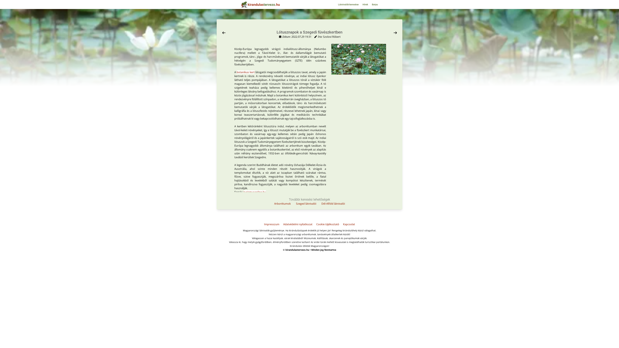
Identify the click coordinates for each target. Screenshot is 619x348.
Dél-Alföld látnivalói (333, 203)
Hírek (365, 4)
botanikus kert (246, 72)
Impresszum (271, 224)
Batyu (375, 4)
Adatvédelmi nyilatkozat (297, 224)
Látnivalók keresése (348, 4)
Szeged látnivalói (306, 203)
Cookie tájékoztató (327, 224)
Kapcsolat (349, 224)
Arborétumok (282, 203)
